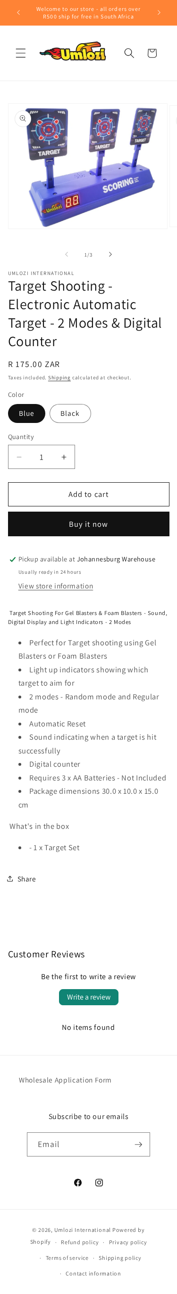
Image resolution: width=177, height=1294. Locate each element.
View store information (55, 585)
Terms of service (67, 1257)
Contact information (93, 1273)
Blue (26, 413)
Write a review (88, 997)
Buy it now (88, 524)
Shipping (59, 377)
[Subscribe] (138, 1144)
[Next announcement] (159, 12)
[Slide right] (110, 254)
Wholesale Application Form (65, 1079)
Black (70, 413)
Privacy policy (128, 1242)
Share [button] (26, 878)
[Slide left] (66, 254)
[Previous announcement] (18, 12)
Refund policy (80, 1242)
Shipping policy (120, 1257)
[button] (20, 53)
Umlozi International (82, 1229)
